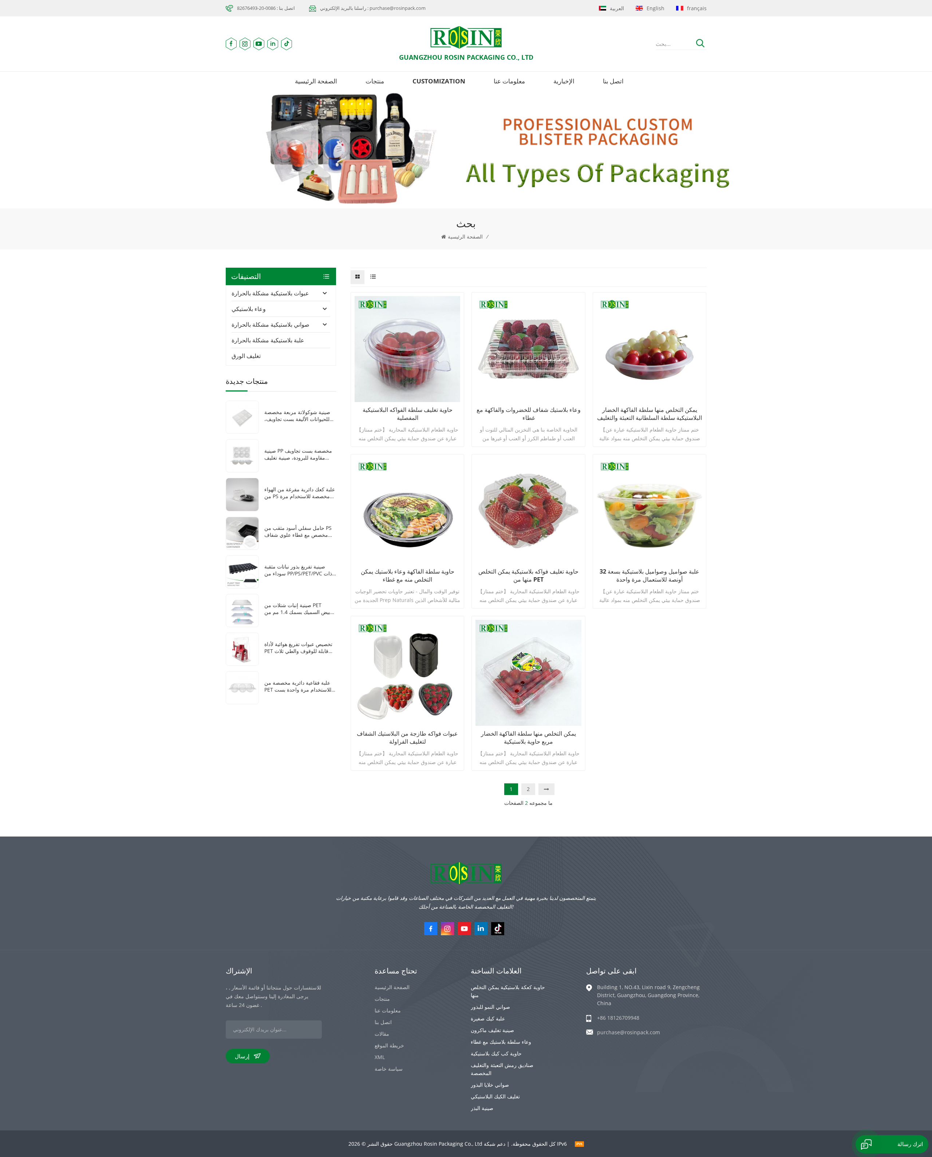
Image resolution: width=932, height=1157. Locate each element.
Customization (438, 81)
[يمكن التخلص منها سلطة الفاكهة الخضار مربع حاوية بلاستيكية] (528, 672)
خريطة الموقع (389, 1045)
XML (380, 1057)
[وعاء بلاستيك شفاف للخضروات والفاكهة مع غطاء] (528, 349)
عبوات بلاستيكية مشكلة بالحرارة (270, 293)
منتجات (375, 81)
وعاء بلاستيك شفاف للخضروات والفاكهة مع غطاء (529, 414)
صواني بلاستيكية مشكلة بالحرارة (270, 324)
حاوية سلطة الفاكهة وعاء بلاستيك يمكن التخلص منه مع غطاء (407, 575)
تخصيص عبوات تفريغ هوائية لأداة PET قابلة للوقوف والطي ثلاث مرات (298, 647)
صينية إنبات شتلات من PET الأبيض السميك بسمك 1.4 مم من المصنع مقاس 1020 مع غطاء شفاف (299, 608)
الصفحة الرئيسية (316, 81)
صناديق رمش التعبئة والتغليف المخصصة (502, 1069)
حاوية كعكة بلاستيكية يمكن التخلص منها (508, 991)
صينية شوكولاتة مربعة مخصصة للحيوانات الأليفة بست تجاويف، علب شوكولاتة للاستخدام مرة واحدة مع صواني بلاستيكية (297, 415)
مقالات (382, 1033)
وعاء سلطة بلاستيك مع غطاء (501, 1041)
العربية (617, 8)
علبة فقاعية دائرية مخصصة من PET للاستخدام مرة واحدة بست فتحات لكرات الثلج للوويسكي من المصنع (299, 686)
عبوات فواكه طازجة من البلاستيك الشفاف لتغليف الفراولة (407, 737)
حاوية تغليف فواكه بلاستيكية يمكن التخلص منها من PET (528, 575)
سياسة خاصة (389, 1068)
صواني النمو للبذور (490, 1006)
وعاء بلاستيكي (249, 309)
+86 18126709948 (618, 1017)
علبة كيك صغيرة (488, 1018)
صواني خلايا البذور (490, 1084)
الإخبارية (563, 81)
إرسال (242, 1056)
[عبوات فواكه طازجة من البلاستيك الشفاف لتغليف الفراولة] (407, 672)
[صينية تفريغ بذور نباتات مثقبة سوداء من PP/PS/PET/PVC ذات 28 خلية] (242, 571)
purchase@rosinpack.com (628, 1032)
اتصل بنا (613, 81)
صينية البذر (482, 1108)
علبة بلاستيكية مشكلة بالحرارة (268, 340)
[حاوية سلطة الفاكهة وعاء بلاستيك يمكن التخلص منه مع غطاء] (407, 511)
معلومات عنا (509, 81)
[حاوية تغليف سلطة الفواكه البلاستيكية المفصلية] (407, 349)
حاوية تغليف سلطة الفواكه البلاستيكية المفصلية (408, 414)
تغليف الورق (246, 356)
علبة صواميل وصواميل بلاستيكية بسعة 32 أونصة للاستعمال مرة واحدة (649, 575)
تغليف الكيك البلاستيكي (495, 1096)
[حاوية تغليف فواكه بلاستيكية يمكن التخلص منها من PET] (528, 511)
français (697, 8)
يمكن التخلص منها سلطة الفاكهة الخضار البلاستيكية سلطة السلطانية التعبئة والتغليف (649, 414)
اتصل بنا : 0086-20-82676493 (266, 8)
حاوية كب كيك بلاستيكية (496, 1053)
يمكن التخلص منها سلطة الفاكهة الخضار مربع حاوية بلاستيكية (528, 737)
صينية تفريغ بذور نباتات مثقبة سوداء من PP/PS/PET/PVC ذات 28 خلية (298, 570)
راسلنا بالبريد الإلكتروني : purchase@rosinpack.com (373, 8)
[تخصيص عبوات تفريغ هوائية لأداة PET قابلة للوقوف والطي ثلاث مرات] (242, 648)
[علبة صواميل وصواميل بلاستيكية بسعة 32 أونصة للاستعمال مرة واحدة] (649, 511)
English (655, 8)
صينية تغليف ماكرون (492, 1030)
